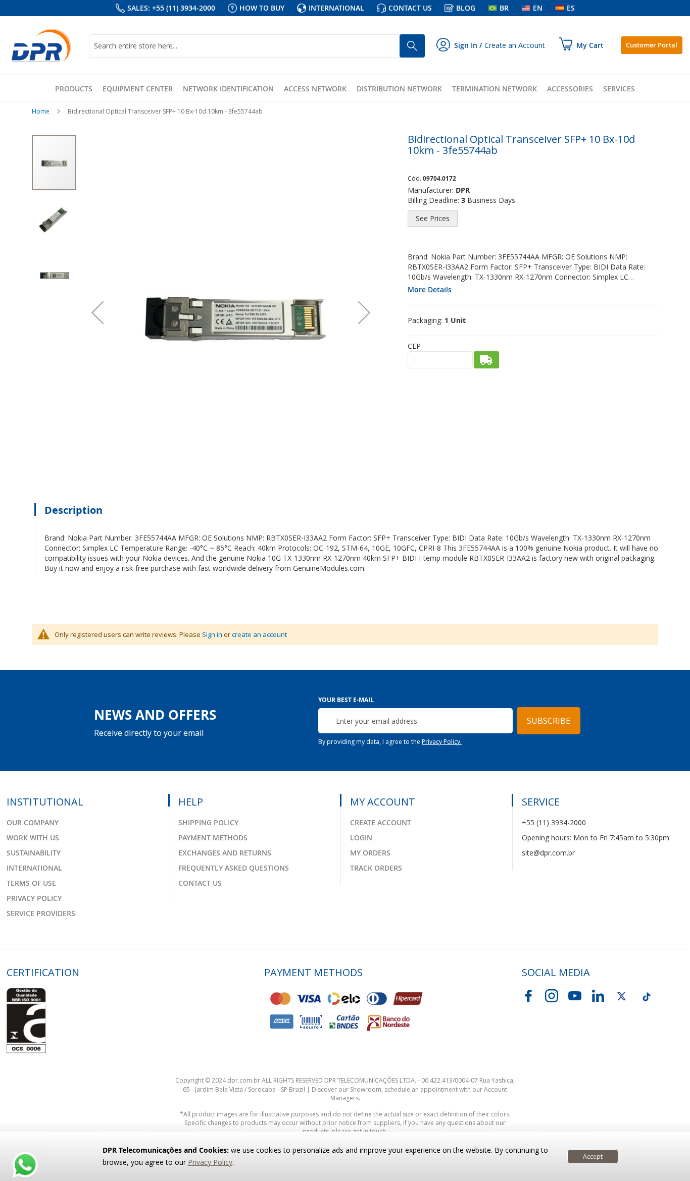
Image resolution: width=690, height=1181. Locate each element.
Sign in (212, 634)
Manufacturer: (431, 190)
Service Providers (41, 913)
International (336, 8)
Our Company (33, 822)
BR (504, 8)
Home (41, 111)
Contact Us (200, 883)
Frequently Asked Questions (233, 868)
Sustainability (34, 852)
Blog (465, 8)
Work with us (33, 837)
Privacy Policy (210, 1162)
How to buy (261, 8)
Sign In (465, 45)
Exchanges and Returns (224, 852)
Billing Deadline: (433, 200)
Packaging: (425, 320)
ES (571, 8)
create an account (259, 634)
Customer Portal (651, 44)
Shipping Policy (208, 822)
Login (361, 837)
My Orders (370, 852)
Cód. (415, 178)
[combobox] (257, 46)
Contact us (410, 8)
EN (538, 8)
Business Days (491, 200)
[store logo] (41, 45)
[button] (97, 312)
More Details (430, 289)
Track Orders (376, 868)
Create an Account (514, 45)
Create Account (380, 822)
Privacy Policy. (442, 741)
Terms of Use (31, 883)
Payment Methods (213, 837)
